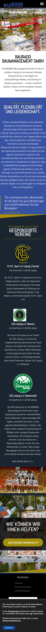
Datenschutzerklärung (23, 587)
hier (31, 461)
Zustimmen (9, 628)
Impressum (19, 583)
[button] (42, 4)
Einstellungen (13, 611)
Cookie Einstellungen (22, 590)
